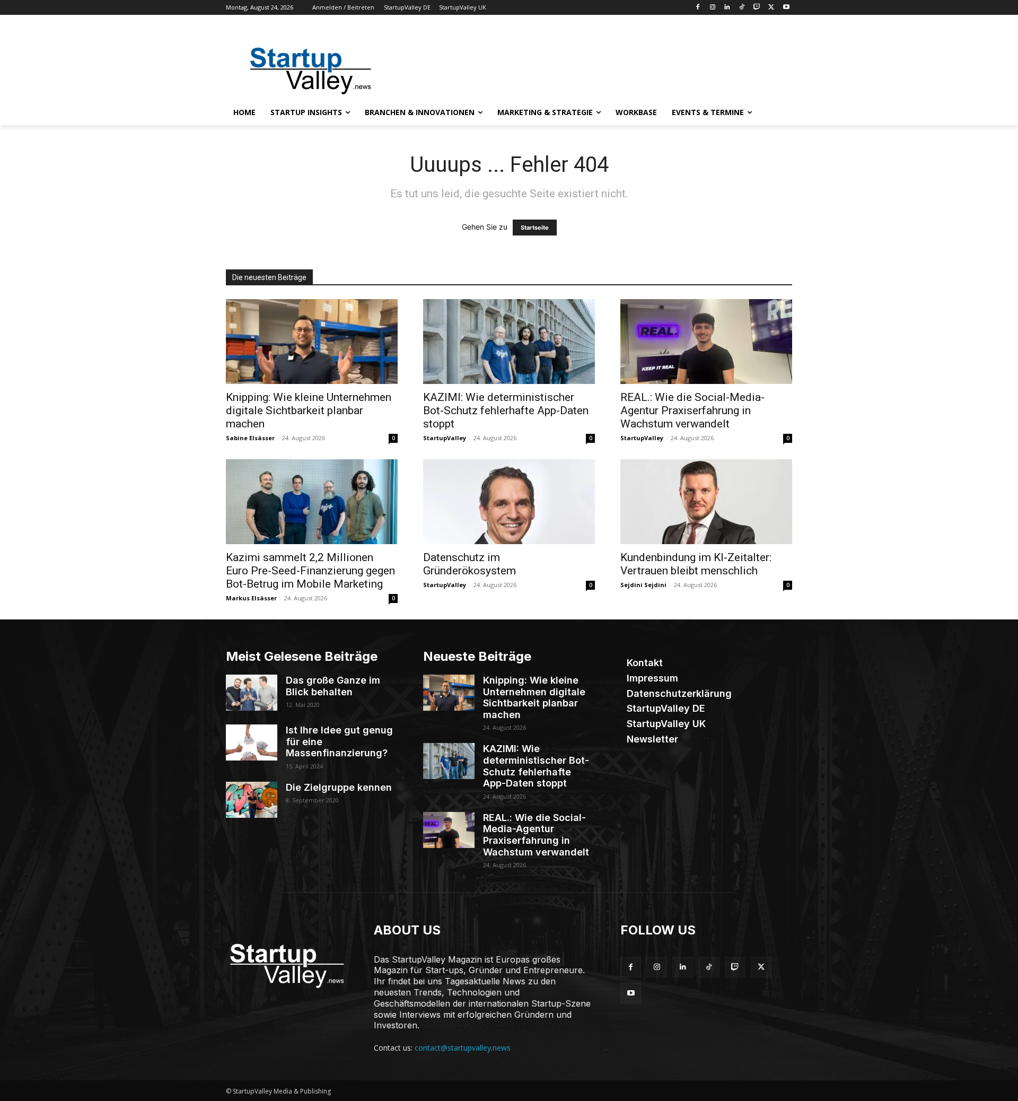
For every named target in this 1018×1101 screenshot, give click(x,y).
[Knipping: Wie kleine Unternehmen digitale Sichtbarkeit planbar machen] (312, 341)
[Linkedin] (727, 8)
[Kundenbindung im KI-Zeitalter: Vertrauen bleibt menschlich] (706, 501)
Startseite (535, 227)
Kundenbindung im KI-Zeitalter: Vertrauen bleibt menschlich (695, 564)
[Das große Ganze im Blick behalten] (251, 693)
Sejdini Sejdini (643, 585)
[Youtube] (786, 8)
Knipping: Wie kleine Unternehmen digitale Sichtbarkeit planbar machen (308, 410)
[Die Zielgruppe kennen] (251, 800)
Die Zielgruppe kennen (339, 787)
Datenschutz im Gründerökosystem (469, 564)
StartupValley (444, 438)
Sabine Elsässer (250, 438)
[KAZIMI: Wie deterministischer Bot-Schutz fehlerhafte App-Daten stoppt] (509, 341)
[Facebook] (697, 8)
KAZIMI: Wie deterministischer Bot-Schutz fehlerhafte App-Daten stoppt (506, 410)
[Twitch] (757, 8)
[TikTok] (742, 8)
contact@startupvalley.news (463, 1048)
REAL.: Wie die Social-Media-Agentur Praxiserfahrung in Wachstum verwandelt (692, 410)
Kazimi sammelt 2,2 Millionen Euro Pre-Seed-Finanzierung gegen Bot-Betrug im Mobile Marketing (310, 570)
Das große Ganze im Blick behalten (333, 686)
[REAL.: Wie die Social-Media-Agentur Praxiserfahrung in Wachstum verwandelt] (706, 341)
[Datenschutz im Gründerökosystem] (509, 501)
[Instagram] (712, 8)
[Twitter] (771, 8)
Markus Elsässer (251, 598)
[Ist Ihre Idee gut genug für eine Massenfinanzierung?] (251, 742)
